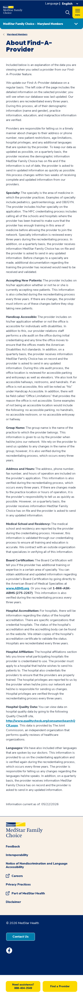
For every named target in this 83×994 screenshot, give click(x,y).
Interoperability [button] (17, 855)
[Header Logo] (14, 8)
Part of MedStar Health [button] (28, 893)
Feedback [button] (13, 846)
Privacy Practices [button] (18, 884)
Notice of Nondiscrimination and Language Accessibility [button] (37, 865)
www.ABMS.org (17, 588)
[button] (67, 12)
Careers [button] (17, 876)
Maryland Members (17, 34)
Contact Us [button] (21, 936)
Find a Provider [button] (60, 986)
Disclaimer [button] (13, 902)
